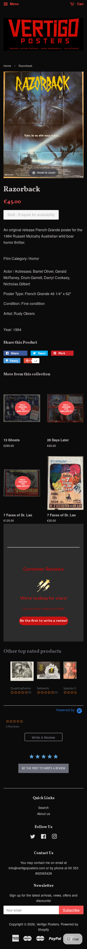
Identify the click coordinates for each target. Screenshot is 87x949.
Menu (14, 3)
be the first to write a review (43, 768)
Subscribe (71, 910)
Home (7, 66)
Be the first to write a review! (43, 620)
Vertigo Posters (48, 924)
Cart (80, 3)
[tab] (43, 737)
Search (43, 807)
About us (43, 813)
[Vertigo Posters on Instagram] (54, 837)
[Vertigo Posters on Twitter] (32, 837)
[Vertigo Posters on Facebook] (43, 837)
